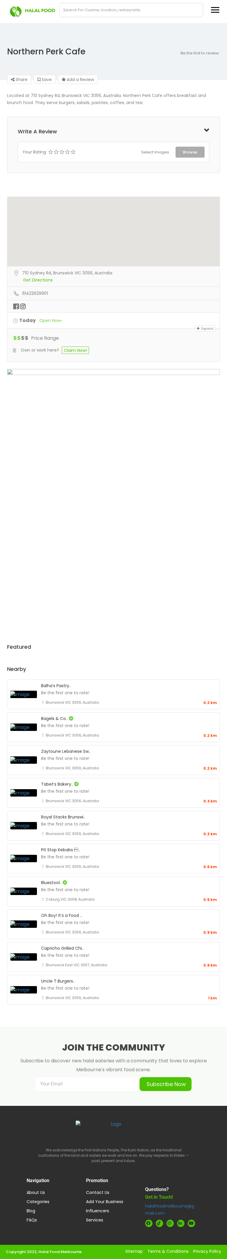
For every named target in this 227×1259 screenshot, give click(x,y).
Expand (206, 328)
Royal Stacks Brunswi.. (63, 817)
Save (46, 79)
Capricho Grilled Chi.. (62, 948)
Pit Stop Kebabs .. (60, 850)
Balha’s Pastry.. (56, 686)
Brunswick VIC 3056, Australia (72, 702)
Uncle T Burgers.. (58, 981)
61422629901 (35, 293)
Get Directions (38, 280)
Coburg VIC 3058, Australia (70, 899)
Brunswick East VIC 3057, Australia (76, 964)
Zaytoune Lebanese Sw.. (65, 751)
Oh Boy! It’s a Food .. (61, 915)
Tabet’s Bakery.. (57, 784)
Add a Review (80, 79)
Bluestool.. (52, 883)
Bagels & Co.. (55, 718)
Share (20, 79)
